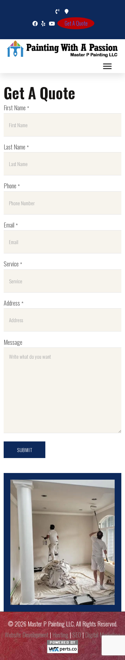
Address (13, 302)
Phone (12, 185)
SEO (76, 634)
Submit (24, 449)
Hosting (60, 634)
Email (11, 224)
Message (13, 341)
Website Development (26, 634)
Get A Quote (76, 23)
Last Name (16, 146)
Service (13, 263)
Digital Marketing (102, 634)
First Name (16, 107)
